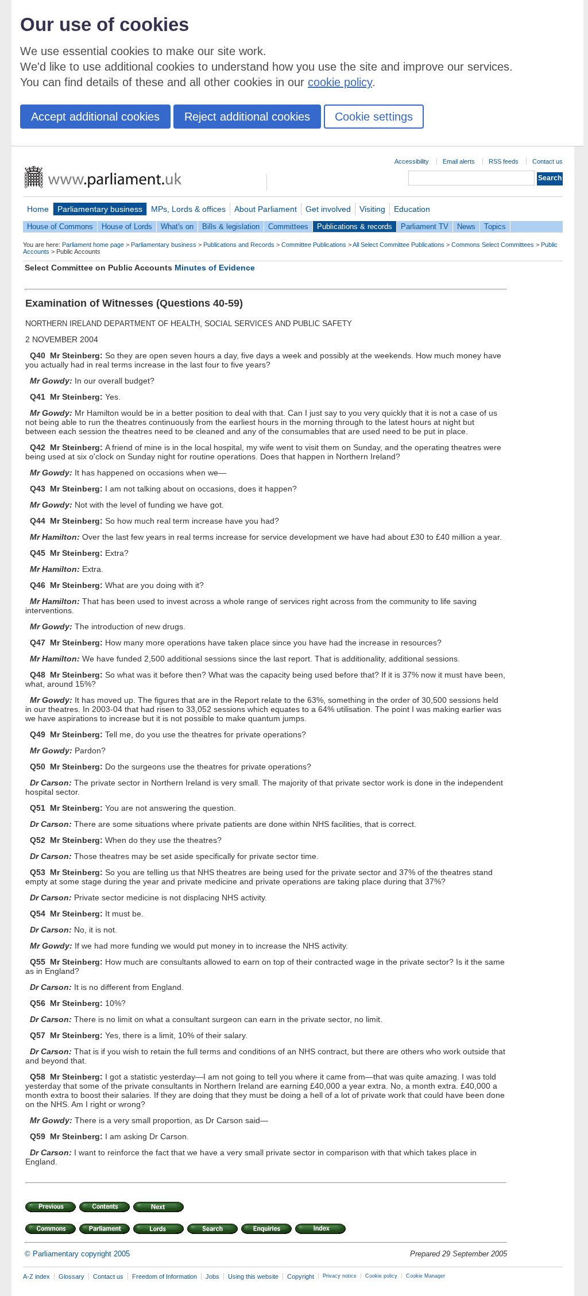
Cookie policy (381, 1276)
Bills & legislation (231, 226)
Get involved (328, 209)
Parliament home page (93, 244)
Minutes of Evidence (215, 267)
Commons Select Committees (492, 244)
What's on (177, 226)
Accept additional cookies (95, 116)
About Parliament (265, 209)
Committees (288, 226)
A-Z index (36, 1276)
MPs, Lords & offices (188, 209)
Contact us (547, 161)
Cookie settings (374, 116)
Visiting (372, 209)
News (466, 226)
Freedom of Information (164, 1276)
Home (38, 209)
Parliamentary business (99, 209)
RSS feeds (504, 161)
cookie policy (340, 82)
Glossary (71, 1276)
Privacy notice (340, 1276)
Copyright (300, 1276)
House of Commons (60, 226)
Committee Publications (313, 244)
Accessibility (411, 161)
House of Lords (127, 226)
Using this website (253, 1276)
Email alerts (459, 161)
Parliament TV (424, 226)
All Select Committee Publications (398, 244)
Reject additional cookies (247, 116)
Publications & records (354, 226)
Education (412, 209)
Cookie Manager (425, 1276)
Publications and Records (238, 244)
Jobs (212, 1276)
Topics (495, 226)
